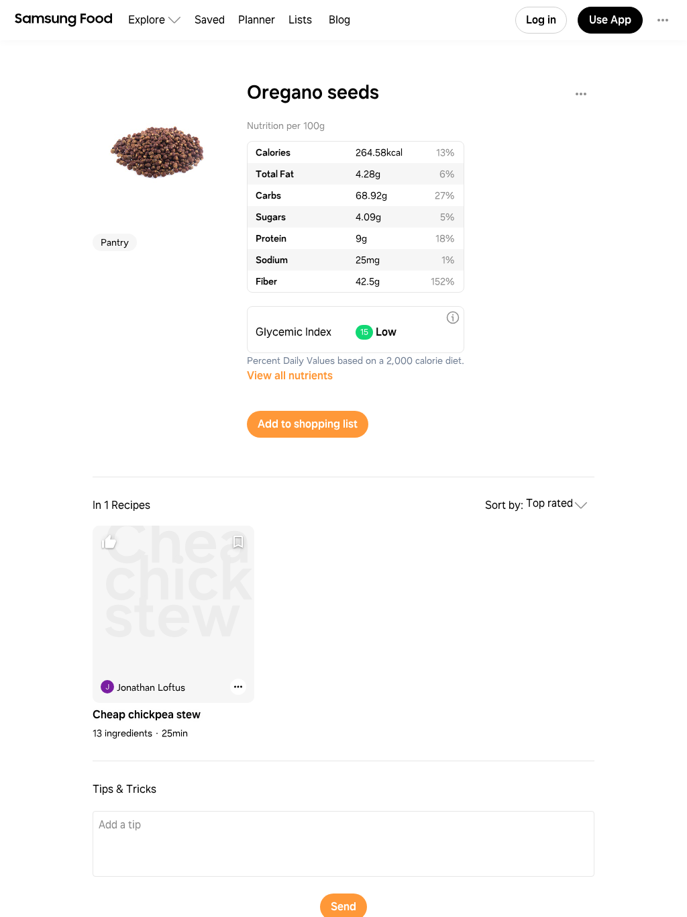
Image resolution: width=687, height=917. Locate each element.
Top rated (549, 503)
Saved (210, 20)
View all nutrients (290, 376)
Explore (146, 20)
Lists (300, 20)
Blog (339, 20)
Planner (256, 20)
